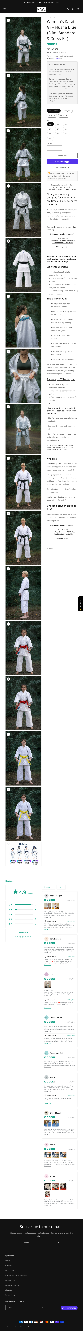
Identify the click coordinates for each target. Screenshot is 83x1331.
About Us (8, 1290)
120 (59, 134)
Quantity (49, 144)
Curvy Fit (67, 111)
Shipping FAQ (10, 1280)
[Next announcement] (78, 2)
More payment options (62, 167)
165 (67, 124)
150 (51, 134)
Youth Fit (63, 116)
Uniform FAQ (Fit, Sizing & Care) (16, 1275)
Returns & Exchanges (12, 1285)
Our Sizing (8, 1265)
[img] (52, 44)
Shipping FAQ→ (62, 247)
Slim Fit (52, 116)
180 (67, 129)
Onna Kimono (14, 1326)
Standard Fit (53, 111)
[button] (4, 9)
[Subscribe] (58, 1242)
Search (7, 1261)
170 (50, 129)
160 (59, 124)
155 (50, 124)
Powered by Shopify (23, 1326)
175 (58, 129)
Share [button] (51, 549)
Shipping (49, 52)
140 (51, 139)
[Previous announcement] (4, 2)
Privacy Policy (10, 1295)
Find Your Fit (9, 1270)
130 (67, 134)
